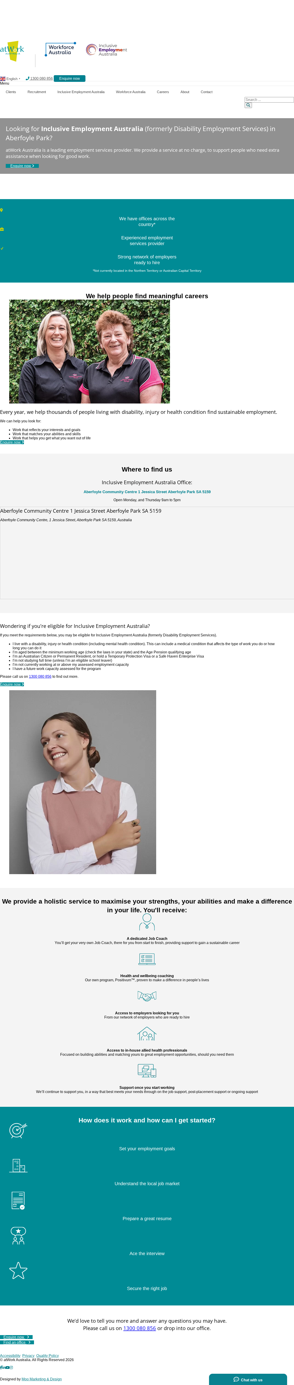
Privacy (28, 1356)
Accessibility (10, 1356)
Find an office (14, 1342)
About (185, 92)
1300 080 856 (41, 78)
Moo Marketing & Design (42, 1379)
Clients (11, 92)
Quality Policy (47, 1356)
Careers (163, 92)
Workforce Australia (130, 92)
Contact (206, 92)
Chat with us (251, 1380)
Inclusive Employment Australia (81, 92)
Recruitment (37, 92)
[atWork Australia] (12, 60)
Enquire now (21, 166)
